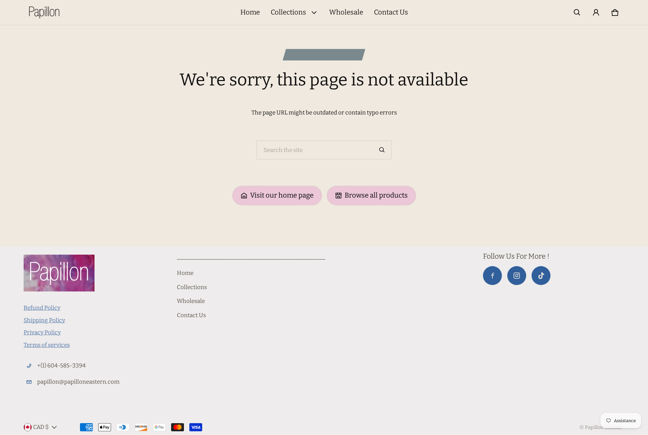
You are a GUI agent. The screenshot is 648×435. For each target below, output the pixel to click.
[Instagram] (516, 275)
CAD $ (41, 427)
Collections (288, 12)
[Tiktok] (541, 275)
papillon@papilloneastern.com (78, 381)
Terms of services (47, 345)
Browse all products (376, 195)
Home (250, 12)
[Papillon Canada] (44, 12)
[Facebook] (492, 275)
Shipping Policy (44, 320)
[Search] (382, 149)
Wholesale (346, 12)
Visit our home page (282, 195)
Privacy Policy (42, 332)
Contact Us (391, 12)
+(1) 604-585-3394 (61, 365)
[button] (577, 12)
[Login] (596, 12)
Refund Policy (42, 307)
